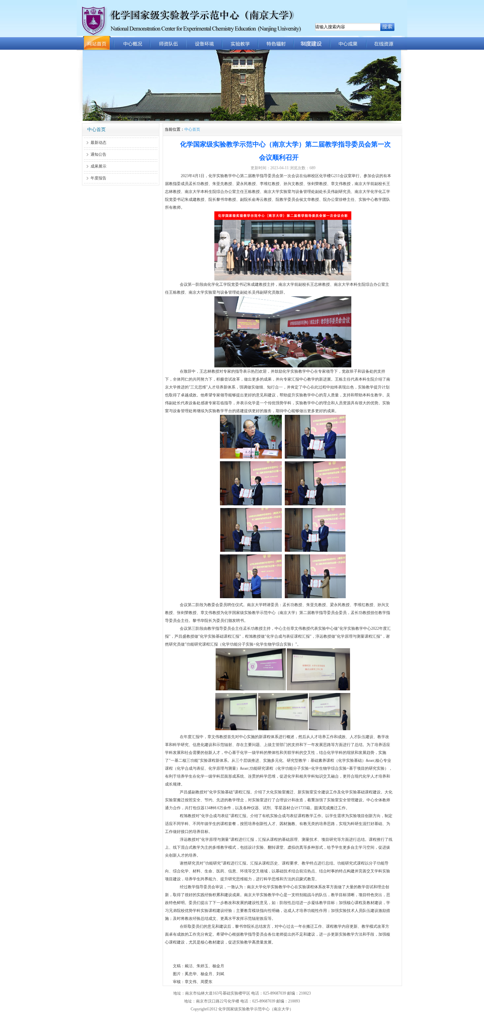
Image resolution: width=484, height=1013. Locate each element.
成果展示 (98, 166)
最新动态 (98, 142)
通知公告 (98, 154)
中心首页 (192, 129)
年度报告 (98, 178)
